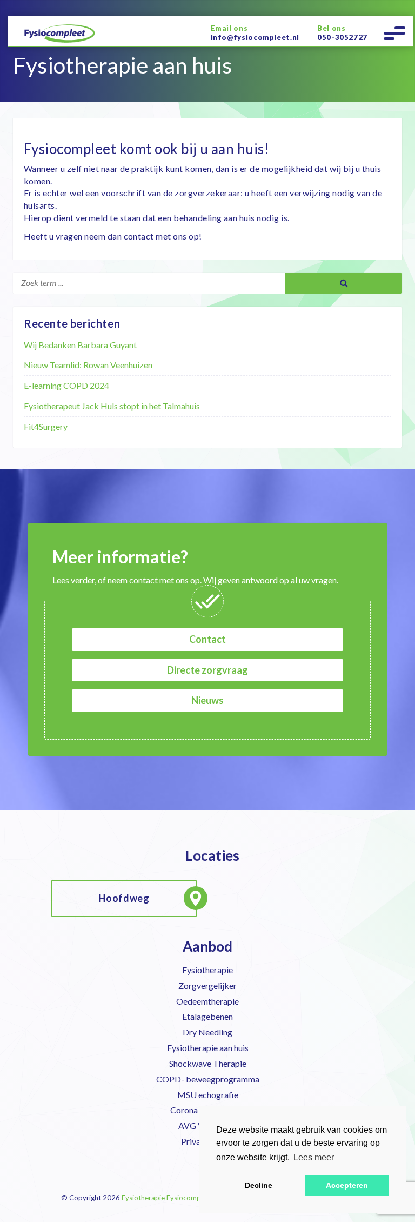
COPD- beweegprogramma (207, 1079)
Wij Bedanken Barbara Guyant (80, 345)
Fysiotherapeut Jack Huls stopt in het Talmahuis (112, 406)
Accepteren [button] (347, 1185)
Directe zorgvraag (207, 670)
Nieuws (207, 700)
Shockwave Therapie (207, 1063)
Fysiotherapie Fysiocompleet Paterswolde (188, 1197)
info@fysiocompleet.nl (255, 37)
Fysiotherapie (207, 970)
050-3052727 (342, 37)
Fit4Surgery (46, 426)
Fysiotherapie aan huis (208, 1047)
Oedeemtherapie (207, 1001)
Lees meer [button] (313, 1157)
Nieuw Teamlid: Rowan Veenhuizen (88, 365)
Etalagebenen (207, 1016)
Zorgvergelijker (207, 985)
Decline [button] (258, 1185)
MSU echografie (207, 1095)
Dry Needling (207, 1032)
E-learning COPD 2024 (66, 385)
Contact (207, 639)
